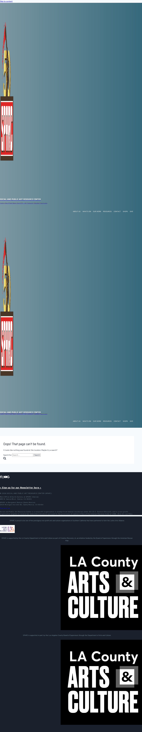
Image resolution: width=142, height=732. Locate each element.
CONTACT (117, 212)
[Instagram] (3, 477)
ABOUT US (76, 212)
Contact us (5, 508)
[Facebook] (1, 477)
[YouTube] (5, 477)
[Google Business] (8, 477)
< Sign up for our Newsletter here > (20, 487)
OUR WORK (97, 212)
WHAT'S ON (87, 212)
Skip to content (6, 1)
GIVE (131, 212)
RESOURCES (107, 212)
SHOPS (125, 212)
